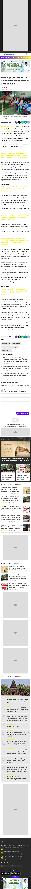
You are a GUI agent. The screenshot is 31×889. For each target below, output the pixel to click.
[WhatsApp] (22, 122)
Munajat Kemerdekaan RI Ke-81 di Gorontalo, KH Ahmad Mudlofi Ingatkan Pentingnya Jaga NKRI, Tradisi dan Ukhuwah (14, 241)
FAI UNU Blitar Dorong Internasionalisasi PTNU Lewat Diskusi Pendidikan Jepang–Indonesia (16, 779)
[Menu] (2, 54)
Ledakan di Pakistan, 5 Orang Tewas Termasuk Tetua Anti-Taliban (16, 760)
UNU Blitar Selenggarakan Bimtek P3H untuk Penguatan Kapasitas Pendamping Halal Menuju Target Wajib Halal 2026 (17, 719)
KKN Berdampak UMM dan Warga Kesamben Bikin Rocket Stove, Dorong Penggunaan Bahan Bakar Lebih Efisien (14, 155)
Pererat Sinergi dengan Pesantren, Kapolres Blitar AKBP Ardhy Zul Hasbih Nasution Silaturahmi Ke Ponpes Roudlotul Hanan (14, 292)
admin (3, 87)
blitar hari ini (16, 343)
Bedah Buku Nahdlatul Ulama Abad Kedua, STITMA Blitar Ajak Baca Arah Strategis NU (13, 189)
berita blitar (6, 343)
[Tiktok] (21, 866)
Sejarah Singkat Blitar (13, 726)
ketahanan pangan (7, 131)
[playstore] (15, 874)
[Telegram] (25, 122)
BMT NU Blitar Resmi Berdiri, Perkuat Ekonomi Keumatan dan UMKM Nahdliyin (18, 734)
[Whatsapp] (8, 866)
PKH (8, 136)
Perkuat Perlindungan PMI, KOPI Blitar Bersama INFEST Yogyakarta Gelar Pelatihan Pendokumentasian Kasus (17, 710)
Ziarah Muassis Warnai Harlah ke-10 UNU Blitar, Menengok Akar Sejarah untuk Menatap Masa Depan (15, 218)
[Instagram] (14, 866)
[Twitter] (19, 122)
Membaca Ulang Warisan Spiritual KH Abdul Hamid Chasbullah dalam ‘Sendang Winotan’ (15, 459)
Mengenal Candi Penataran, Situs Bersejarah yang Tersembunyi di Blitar (17, 701)
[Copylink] (28, 122)
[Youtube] (18, 866)
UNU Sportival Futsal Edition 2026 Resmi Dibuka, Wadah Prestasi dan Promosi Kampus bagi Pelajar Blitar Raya (18, 752)
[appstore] (5, 874)
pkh (16, 347)
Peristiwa (16, 74)
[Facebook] (16, 122)
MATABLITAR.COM (6, 74)
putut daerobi (6, 350)
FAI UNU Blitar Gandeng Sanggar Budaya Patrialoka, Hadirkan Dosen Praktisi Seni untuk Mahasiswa (17, 744)
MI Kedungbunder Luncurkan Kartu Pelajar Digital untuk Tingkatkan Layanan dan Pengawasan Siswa (17, 769)
